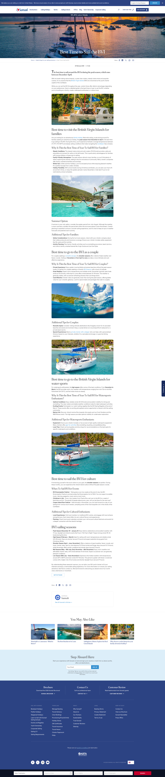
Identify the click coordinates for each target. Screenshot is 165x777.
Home (32, 60)
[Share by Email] (133, 60)
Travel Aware (56, 729)
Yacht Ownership (89, 10)
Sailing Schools (65, 10)
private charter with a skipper (80, 332)
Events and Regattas (37, 723)
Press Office (119, 718)
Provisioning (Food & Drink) (60, 718)
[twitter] (38, 762)
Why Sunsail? (77, 709)
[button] (163, 388)
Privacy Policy (78, 672)
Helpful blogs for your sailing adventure (45, 60)
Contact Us (82, 693)
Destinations (33, 10)
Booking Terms (99, 709)
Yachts (56, 10)
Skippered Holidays (37, 715)
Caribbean (100, 144)
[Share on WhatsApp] (129, 60)
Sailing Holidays (45, 10)
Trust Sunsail (77, 720)
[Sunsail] (22, 9)
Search (142, 773)
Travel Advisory (57, 712)
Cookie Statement (100, 715)
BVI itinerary (88, 269)
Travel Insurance (57, 726)
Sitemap (75, 726)
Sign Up (95, 667)
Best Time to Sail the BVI (63, 60)
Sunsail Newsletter (121, 715)
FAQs (53, 735)
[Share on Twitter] (126, 60)
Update (155, 3)
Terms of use (98, 718)
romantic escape (70, 256)
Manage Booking (57, 709)
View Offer (91, 15)
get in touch (58, 575)
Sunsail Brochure (47, 693)
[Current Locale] (131, 762)
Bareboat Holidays (36, 709)
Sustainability (77, 718)
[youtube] (48, 762)
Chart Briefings (56, 715)
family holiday (78, 137)
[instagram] (43, 762)
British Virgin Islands (77, 80)
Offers (76, 10)
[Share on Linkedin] (122, 60)
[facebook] (33, 762)
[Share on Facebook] (119, 60)
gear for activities (71, 425)
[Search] (119, 9)
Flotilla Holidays (36, 712)
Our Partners (77, 715)
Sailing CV (34, 731)
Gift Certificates (57, 723)
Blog (80, 10)
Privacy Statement (100, 712)
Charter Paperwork (58, 732)
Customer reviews (116, 693)
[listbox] (28, 773)
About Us (76, 712)
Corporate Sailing (100, 10)
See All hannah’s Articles (63, 602)
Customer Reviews (79, 723)
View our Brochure (121, 712)
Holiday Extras (56, 720)
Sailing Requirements (37, 734)
